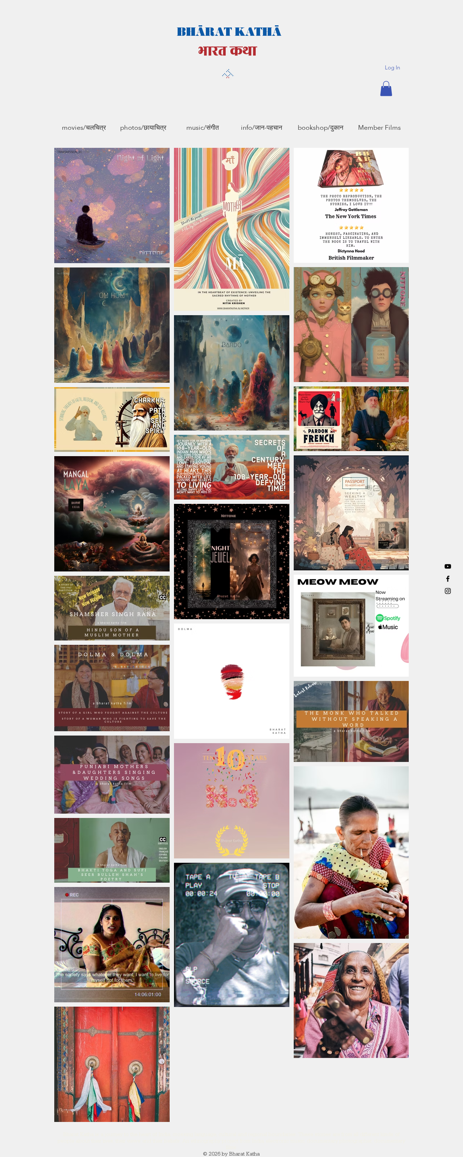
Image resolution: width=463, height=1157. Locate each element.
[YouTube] (448, 566)
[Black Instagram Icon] (448, 591)
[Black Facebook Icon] (448, 579)
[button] (386, 88)
